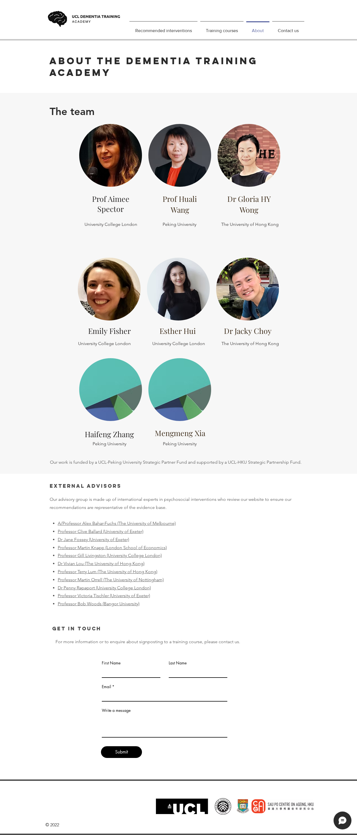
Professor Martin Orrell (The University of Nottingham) (111, 579)
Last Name (178, 663)
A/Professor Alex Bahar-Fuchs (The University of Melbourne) (117, 523)
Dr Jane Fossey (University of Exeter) (93, 539)
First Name (111, 663)
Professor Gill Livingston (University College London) (110, 555)
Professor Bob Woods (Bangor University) (98, 603)
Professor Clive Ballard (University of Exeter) (100, 531)
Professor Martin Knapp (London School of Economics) (112, 547)
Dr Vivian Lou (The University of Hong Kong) (101, 563)
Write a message (116, 710)
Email (106, 687)
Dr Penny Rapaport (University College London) (104, 587)
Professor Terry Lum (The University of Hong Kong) (107, 571)
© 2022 (51, 824)
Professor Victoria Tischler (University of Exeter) (104, 595)
